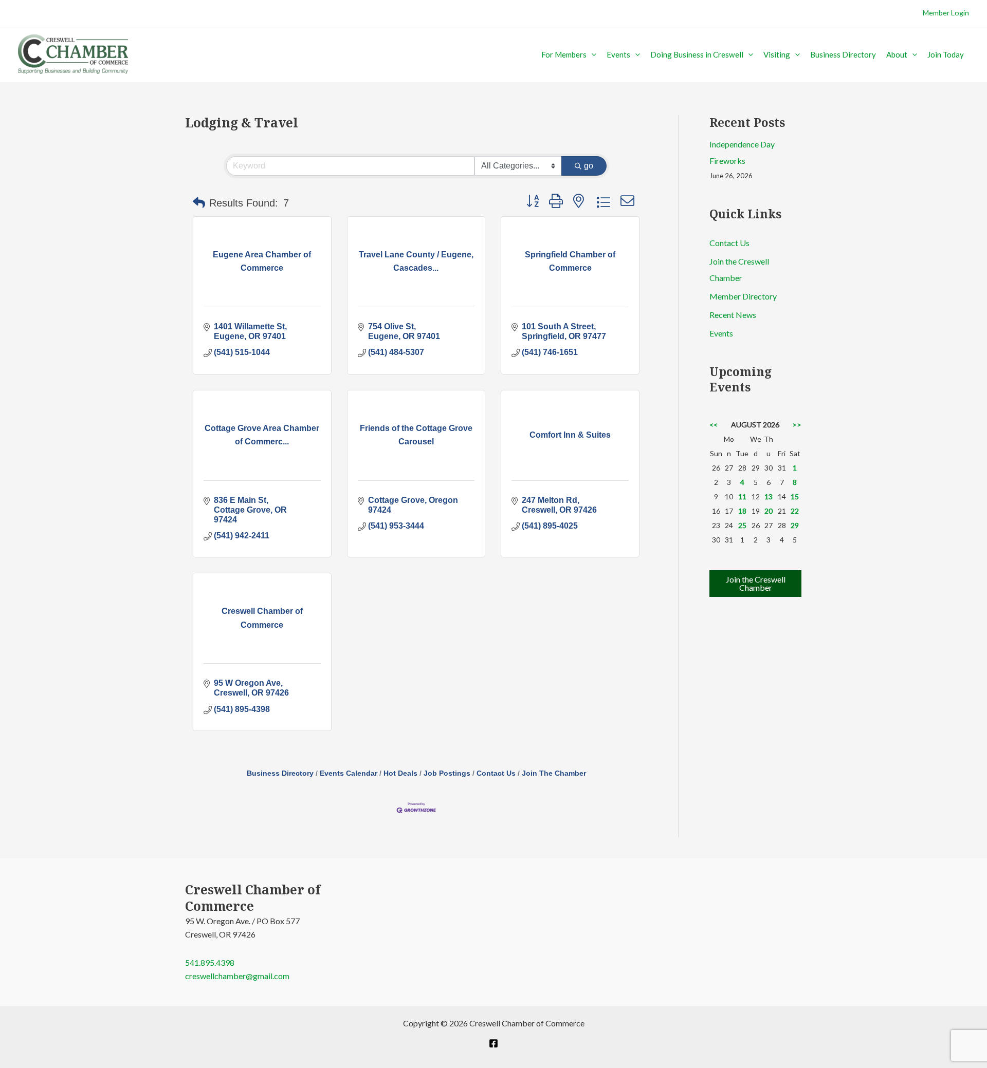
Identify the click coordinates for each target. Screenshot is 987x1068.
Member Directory (743, 296)
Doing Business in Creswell (696, 54)
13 (768, 496)
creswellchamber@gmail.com (237, 976)
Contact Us (496, 773)
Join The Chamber (554, 773)
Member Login (946, 12)
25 (742, 525)
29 (795, 525)
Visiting (776, 54)
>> (796, 424)
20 (768, 511)
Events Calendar (348, 773)
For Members (564, 54)
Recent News (732, 315)
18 (742, 511)
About (896, 54)
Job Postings (447, 773)
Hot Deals (400, 773)
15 (795, 496)
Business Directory (843, 54)
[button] (591, 54)
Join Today (945, 54)
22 (795, 511)
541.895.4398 (209, 962)
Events (618, 54)
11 (742, 496)
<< (713, 424)
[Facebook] (493, 1043)
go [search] (588, 165)
